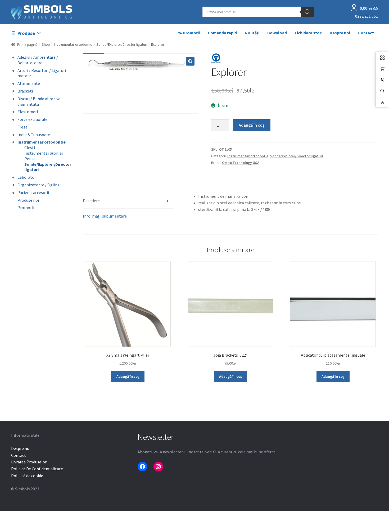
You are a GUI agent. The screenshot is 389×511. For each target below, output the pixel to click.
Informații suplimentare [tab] (105, 216)
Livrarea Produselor (29, 461)
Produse (26, 33)
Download (277, 32)
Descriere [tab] (91, 200)
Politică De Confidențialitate (37, 468)
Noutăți (252, 32)
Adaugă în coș (251, 125)
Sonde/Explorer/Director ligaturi (121, 44)
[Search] (307, 12)
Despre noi (340, 32)
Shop (46, 44)
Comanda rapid (222, 32)
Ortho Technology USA (240, 162)
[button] (190, 61)
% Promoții (189, 32)
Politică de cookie (27, 475)
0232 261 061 (366, 16)
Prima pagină (27, 44)
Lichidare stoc (308, 32)
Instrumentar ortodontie (73, 44)
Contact (366, 32)
